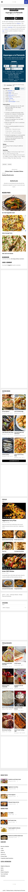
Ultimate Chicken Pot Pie (13, 802)
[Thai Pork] (8, 546)
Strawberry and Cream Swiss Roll (7, 664)
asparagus (10, 27)
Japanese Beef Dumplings (7, 540)
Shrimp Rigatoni (5, 411)
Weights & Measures (5, 866)
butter (9, 93)
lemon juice (11, 95)
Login (2, 848)
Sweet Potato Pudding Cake (19, 730)
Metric (17, 88)
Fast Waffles (10, 813)
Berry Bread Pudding (6, 730)
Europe (16, 8)
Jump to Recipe (10, 18)
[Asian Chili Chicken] (14, 562)
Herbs (2, 868)
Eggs (13, 8)
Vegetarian (16, 10)
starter (6, 29)
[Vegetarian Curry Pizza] (14, 511)
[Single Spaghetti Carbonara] (4, 829)
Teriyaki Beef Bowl (18, 589)
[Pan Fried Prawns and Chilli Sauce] (20, 423)
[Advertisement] (14, 329)
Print (7, 66)
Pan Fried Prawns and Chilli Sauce (19, 433)
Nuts (19, 8)
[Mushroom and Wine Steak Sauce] (4, 837)
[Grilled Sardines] (8, 445)
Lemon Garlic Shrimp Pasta (19, 455)
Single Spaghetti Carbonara (14, 828)
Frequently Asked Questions (7, 858)
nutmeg (11, 98)
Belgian (5, 8)
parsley (10, 96)
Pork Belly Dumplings (19, 551)
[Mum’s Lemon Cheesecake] (8, 698)
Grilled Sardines (5, 454)
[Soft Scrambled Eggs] (20, 402)
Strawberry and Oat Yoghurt (18, 686)
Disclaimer (3, 876)
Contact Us (3, 854)
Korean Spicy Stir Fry (18, 540)
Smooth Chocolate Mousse (18, 708)
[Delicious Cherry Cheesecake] (8, 676)
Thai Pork (4, 551)
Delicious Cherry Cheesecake (5, 686)
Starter (9, 164)
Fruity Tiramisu (17, 663)
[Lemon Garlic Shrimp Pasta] (20, 445)
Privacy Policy (4, 856)
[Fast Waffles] (4, 814)
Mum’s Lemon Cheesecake (8, 708)
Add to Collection (17, 68)
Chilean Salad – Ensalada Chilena (14, 171)
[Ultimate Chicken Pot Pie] (4, 804)
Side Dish (22, 8)
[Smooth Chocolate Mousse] (20, 698)
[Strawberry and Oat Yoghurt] (20, 676)
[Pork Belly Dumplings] (20, 546)
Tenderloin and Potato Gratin (14, 779)
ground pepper (12, 101)
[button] (11, 61)
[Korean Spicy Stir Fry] (20, 534)
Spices (2, 870)
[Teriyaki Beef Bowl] (20, 583)
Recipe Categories (5, 872)
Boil (8, 8)
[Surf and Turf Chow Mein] (8, 583)
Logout (2, 850)
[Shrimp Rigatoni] (8, 402)
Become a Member (5, 846)
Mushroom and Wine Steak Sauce (15, 836)
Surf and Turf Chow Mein (7, 589)
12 (16, 829)
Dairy (10, 8)
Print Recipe (20, 18)
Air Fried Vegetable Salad (8, 213)
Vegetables (11, 10)
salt (9, 100)
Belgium (19, 23)
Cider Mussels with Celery (7, 432)
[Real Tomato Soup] (4, 822)
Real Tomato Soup (12, 820)
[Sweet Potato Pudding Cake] (20, 721)
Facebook (14, 66)
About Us (3, 852)
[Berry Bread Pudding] (8, 721)
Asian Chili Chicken (8, 571)
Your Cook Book (4, 874)
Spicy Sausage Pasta (7, 233)
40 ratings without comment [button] (17, 258)
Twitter (8, 68)
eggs (3, 31)
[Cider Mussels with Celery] (8, 423)
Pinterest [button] (21, 66)
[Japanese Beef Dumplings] (8, 534)
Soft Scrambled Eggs (18, 411)
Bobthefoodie (14, 181)
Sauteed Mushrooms (8, 175)
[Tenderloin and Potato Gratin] (4, 781)
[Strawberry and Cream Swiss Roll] (8, 654)
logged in (10, 265)
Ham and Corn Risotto (7, 254)
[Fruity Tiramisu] (20, 654)
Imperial (22, 88)
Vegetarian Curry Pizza (9, 520)
